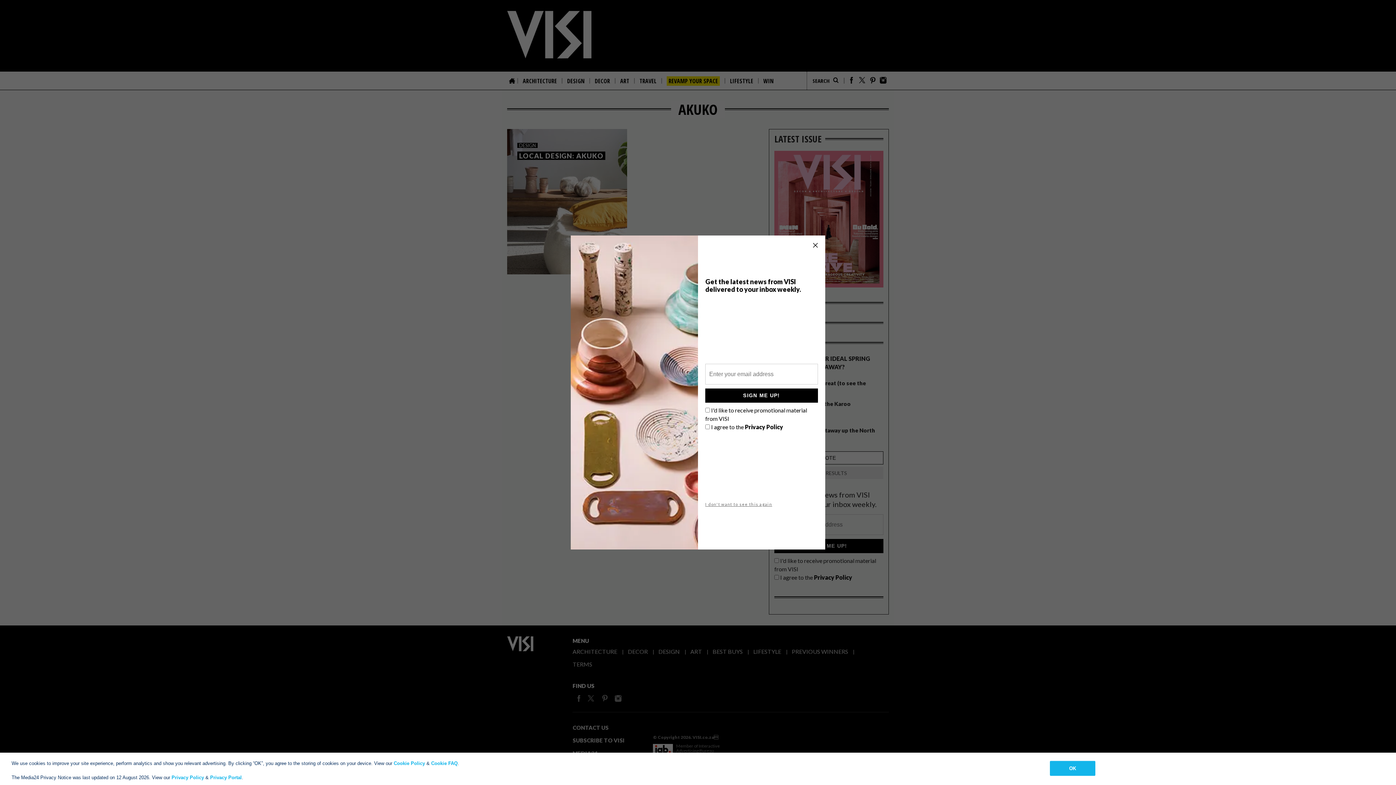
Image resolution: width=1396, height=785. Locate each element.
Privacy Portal (226, 777)
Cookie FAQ (444, 763)
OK (1072, 768)
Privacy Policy (188, 777)
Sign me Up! (761, 395)
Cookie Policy (409, 763)
